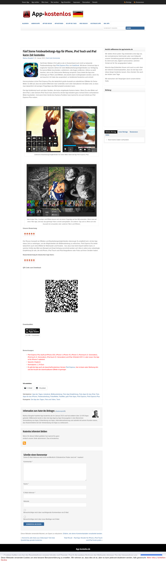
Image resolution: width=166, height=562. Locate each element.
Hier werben (55, 2)
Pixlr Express (70, 367)
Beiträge (128, 2)
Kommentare (140, 2)
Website (26, 501)
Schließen (161, 558)
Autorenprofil (60, 411)
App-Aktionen (59, 23)
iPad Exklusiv (83, 23)
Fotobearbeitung (44, 396)
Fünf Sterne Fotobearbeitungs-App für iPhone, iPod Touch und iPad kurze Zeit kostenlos (59, 53)
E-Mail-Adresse (29, 493)
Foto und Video (50, 399)
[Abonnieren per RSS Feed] (24, 443)
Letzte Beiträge (123, 132)
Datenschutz (86, 2)
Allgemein (25, 23)
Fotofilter (62, 396)
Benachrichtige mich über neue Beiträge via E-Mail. (41, 519)
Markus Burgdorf (28, 58)
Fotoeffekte (54, 396)
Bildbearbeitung (56, 394)
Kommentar (28, 462)
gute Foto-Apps (71, 396)
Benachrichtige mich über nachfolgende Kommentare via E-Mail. (46, 512)
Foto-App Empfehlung (70, 394)
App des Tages (37, 394)
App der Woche (47, 23)
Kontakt (94, 2)
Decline (4, 560)
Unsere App (25, 2)
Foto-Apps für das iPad (87, 394)
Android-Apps (35, 23)
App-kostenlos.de (83, 549)
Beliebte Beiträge (111, 132)
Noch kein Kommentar (53, 58)
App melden (35, 2)
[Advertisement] (83, 39)
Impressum (76, 2)
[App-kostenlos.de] (53, 18)
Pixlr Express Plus (62, 65)
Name (26, 484)
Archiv (107, 135)
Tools (58, 399)
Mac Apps (106, 23)
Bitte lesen (45, 2)
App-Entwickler (66, 2)
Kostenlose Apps (96, 23)
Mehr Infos (151, 558)
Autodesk (46, 394)
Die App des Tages (71, 23)
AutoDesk (75, 65)
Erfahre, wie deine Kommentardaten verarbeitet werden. (82, 534)
